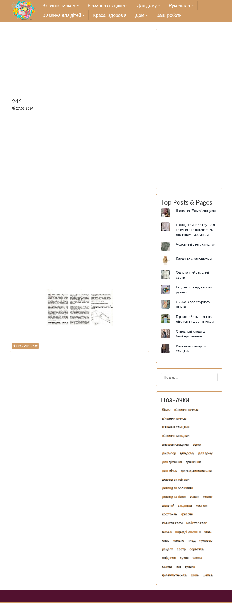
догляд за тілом (174, 496)
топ (178, 566)
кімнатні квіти (172, 523)
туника (189, 566)
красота (187, 514)
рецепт (167, 549)
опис (207, 531)
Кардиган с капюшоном (194, 258)
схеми (167, 566)
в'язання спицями (175, 427)
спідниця (169, 557)
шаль (194, 575)
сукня (184, 557)
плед (191, 540)
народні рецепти (187, 531)
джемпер (169, 453)
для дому (187, 453)
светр (181, 549)
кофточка (169, 514)
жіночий (168, 505)
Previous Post (27, 346)
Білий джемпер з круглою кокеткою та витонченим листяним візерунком (195, 229)
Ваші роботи (169, 15)
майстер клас (196, 523)
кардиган (185, 505)
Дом (139, 15)
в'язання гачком (186, 409)
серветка (196, 549)
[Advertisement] (79, 66)
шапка (207, 575)
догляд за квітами (175, 479)
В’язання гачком (59, 5)
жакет (194, 496)
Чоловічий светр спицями (195, 244)
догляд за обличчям (177, 488)
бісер (166, 409)
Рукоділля (179, 5)
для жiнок (193, 462)
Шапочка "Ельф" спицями (196, 211)
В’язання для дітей (61, 15)
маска (166, 531)
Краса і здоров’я (109, 15)
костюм (201, 505)
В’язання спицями (106, 5)
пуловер (205, 540)
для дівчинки (172, 462)
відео (196, 444)
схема (197, 557)
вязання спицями (175, 444)
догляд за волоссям (196, 470)
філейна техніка (174, 575)
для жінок (169, 470)
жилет (207, 496)
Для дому (147, 5)
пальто (178, 540)
